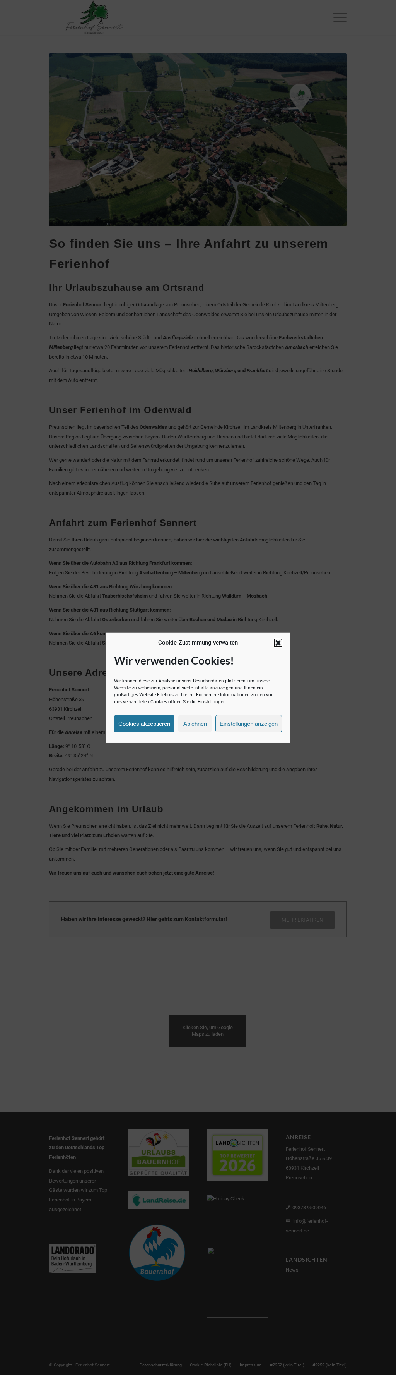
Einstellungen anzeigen (249, 723)
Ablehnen (195, 723)
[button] (278, 643)
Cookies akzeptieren (144, 723)
